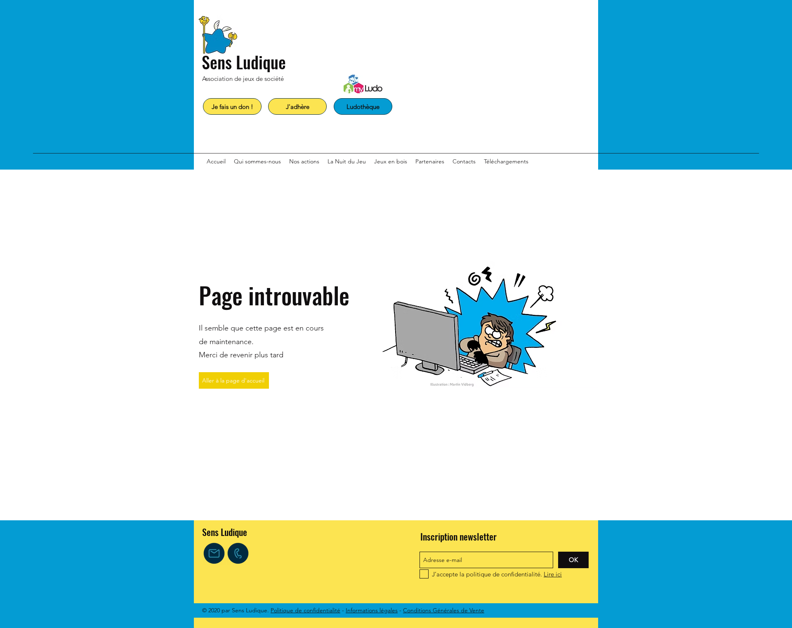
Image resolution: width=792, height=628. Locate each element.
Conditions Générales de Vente (443, 610)
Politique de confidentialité (305, 610)
